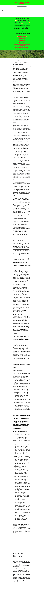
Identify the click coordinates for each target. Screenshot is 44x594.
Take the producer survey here (22, 47)
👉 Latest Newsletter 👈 (22, 36)
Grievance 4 (22, 42)
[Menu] (2, 10)
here (26, 22)
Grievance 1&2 (22, 38)
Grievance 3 (22, 40)
